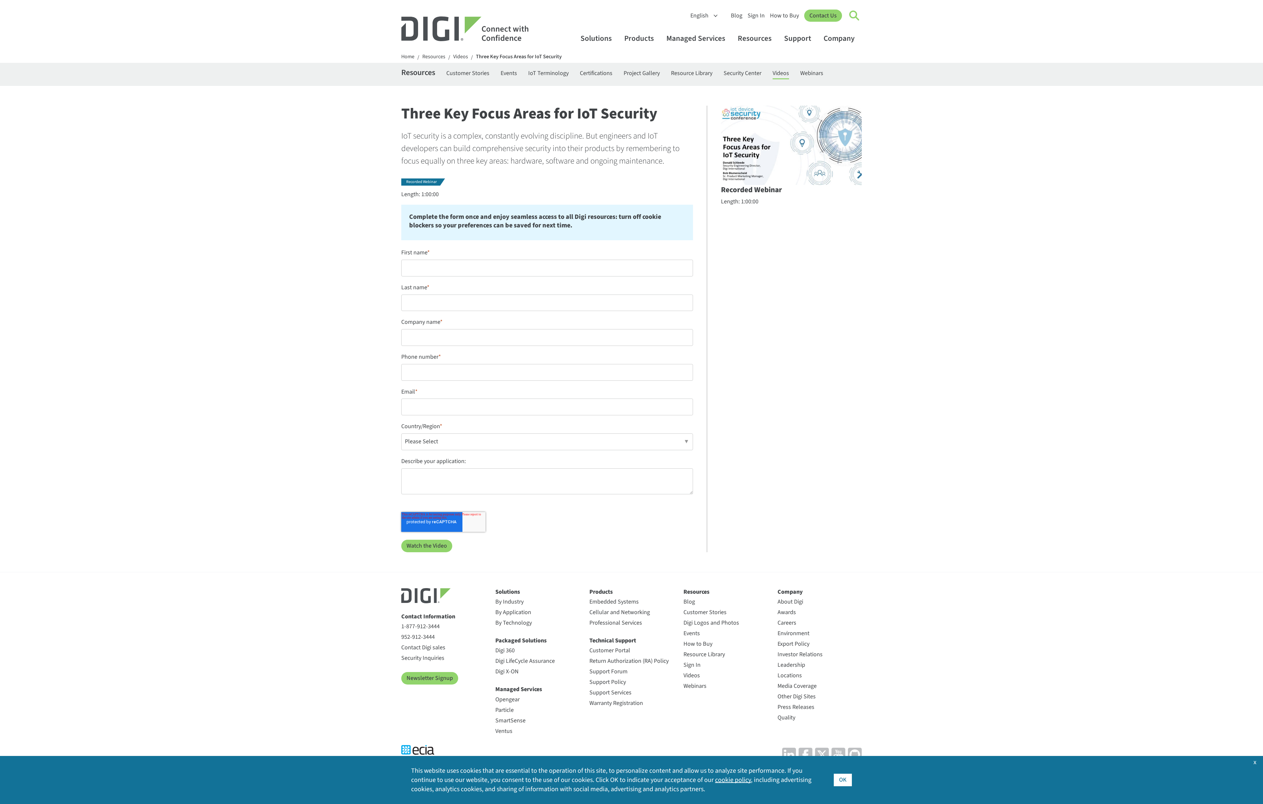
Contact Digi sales (423, 647)
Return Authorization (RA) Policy (629, 661)
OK (843, 780)
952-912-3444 (418, 637)
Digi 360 (505, 650)
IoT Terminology (548, 73)
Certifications (596, 73)
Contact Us (823, 16)
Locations (790, 675)
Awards (787, 612)
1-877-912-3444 (420, 626)
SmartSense (510, 720)
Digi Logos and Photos (711, 623)
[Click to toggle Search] (854, 15)
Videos (460, 56)
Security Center (742, 73)
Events (509, 73)
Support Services (610, 692)
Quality (786, 717)
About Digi (790, 602)
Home (407, 56)
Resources (755, 38)
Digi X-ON (507, 671)
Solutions (596, 38)
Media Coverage (797, 686)
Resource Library (691, 73)
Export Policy (793, 644)
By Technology (513, 623)
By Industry (509, 602)
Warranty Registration (616, 703)
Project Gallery (642, 73)
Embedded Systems (614, 602)
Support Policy (607, 682)
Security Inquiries (422, 658)
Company (839, 38)
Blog (736, 16)
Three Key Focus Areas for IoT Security (519, 56)
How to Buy (784, 16)
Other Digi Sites (797, 696)
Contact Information (428, 616)
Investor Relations (800, 654)
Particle (504, 710)
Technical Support (612, 640)
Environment (793, 633)
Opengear (507, 699)
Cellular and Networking (619, 612)
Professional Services (615, 623)
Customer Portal (609, 650)
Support (797, 38)
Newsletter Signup (430, 678)
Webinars (811, 73)
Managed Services (695, 38)
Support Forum (608, 671)
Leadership (791, 665)
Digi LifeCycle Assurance (525, 661)
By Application (513, 612)
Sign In (756, 16)
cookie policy (733, 780)
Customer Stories (467, 73)
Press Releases (796, 707)
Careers (787, 623)
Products (639, 38)
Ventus (503, 731)
